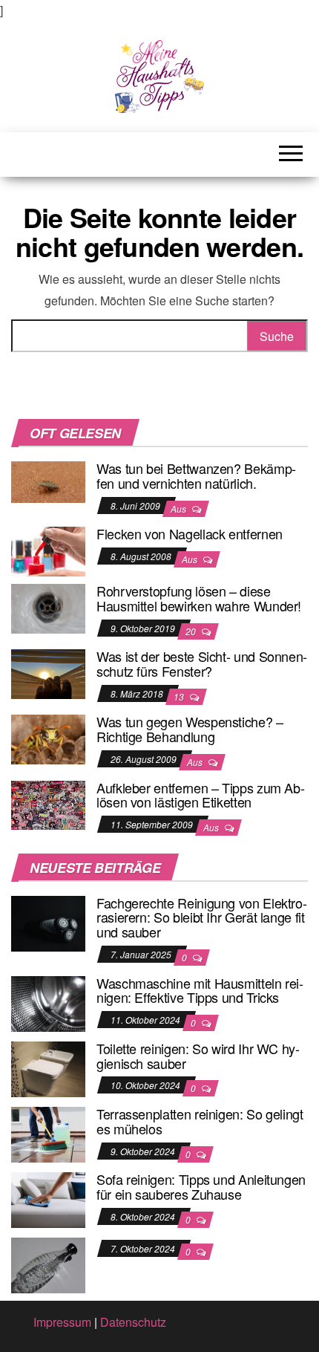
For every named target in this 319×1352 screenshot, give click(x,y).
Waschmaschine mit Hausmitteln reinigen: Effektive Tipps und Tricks (199, 990)
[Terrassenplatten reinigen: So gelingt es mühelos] (48, 1133)
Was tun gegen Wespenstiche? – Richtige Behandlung (189, 729)
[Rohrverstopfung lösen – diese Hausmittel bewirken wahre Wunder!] (48, 607)
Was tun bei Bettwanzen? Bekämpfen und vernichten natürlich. (196, 475)
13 (180, 696)
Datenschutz (133, 1321)
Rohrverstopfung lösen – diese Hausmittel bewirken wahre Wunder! (198, 598)
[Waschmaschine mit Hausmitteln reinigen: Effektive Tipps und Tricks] (48, 1001)
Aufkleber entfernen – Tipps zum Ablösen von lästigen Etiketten (200, 795)
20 (191, 631)
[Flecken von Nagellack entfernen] (48, 550)
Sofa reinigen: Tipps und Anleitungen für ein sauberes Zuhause (201, 1186)
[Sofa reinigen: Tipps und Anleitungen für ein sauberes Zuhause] (48, 1198)
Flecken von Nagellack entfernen (189, 533)
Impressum (62, 1321)
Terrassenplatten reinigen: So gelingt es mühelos (199, 1121)
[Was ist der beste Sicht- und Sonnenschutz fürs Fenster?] (48, 672)
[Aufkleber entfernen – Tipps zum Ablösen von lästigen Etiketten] (48, 803)
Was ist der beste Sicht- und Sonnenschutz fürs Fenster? (201, 663)
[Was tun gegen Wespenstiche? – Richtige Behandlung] (48, 738)
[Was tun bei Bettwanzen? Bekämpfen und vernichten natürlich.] (48, 480)
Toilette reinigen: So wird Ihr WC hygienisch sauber (198, 1056)
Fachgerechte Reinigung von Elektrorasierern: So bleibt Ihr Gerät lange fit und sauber (201, 917)
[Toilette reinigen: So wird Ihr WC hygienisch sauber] (48, 1067)
